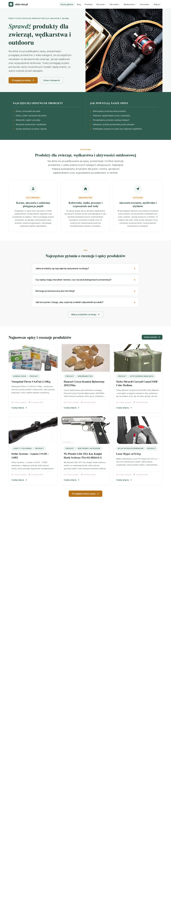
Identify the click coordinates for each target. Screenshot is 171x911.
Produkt (34, 376)
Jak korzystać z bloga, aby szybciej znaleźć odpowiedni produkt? (69, 302)
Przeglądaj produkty (21, 80)
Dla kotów (114, 4)
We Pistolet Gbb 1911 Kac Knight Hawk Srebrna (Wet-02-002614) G (83, 455)
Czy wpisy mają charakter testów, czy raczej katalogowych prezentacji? (73, 279)
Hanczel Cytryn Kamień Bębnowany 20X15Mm (84, 383)
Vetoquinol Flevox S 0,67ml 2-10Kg (30, 382)
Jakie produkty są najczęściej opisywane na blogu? (62, 268)
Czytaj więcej (17, 408)
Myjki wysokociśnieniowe (131, 448)
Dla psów (100, 4)
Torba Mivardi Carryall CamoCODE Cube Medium (137, 383)
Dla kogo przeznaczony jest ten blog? (55, 291)
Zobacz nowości (150, 337)
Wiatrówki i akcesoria (89, 448)
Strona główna (67, 4)
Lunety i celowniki (22, 448)
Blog (79, 4)
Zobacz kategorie (51, 80)
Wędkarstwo (129, 4)
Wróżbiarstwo (85, 376)
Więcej (157, 4)
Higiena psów (19, 376)
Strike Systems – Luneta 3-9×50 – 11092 (30, 455)
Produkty (89, 4)
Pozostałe (144, 4)
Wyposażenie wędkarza (141, 376)
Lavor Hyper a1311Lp (128, 454)
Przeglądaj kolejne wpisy (84, 494)
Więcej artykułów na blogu (83, 314)
